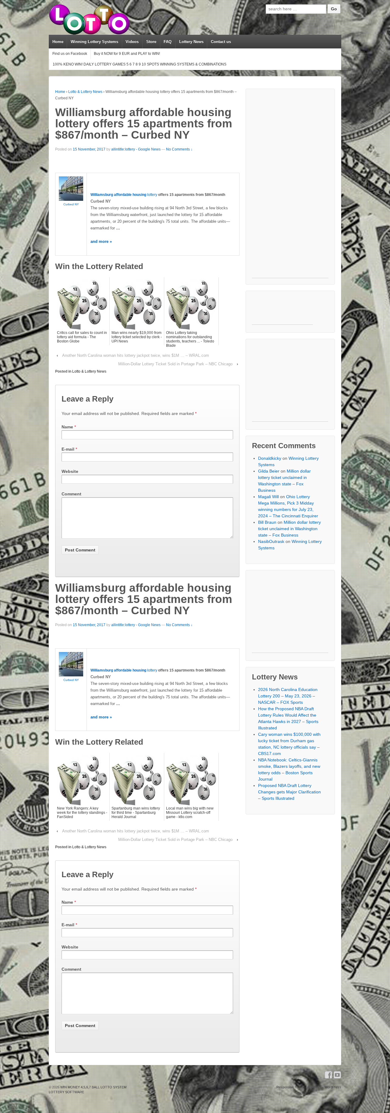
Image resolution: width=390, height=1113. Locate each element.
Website (70, 471)
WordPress (332, 1087)
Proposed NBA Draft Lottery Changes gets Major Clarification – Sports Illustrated (289, 792)
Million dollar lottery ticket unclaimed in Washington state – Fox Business (289, 528)
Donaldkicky (269, 458)
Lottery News (191, 41)
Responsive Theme (290, 1087)
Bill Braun (267, 522)
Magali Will (268, 496)
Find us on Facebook (69, 53)
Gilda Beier (268, 471)
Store (151, 41)
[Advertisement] (290, 186)
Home (57, 41)
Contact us (221, 41)
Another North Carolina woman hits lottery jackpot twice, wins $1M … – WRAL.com (135, 355)
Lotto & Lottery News (85, 92)
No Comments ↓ (179, 149)
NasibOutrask (271, 541)
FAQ (168, 41)
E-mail (68, 449)
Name (67, 426)
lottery (152, 195)
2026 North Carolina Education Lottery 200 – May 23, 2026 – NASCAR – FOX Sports (287, 696)
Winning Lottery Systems (94, 41)
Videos (132, 41)
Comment (71, 493)
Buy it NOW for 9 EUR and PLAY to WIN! (127, 53)
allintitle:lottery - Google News (136, 149)
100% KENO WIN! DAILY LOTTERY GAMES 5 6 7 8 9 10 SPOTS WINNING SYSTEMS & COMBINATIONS (139, 64)
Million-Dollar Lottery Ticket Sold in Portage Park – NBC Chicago (175, 364)
